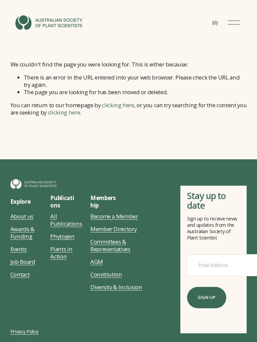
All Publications (66, 220)
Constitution (106, 274)
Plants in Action (61, 252)
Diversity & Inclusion (116, 287)
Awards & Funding (22, 232)
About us (21, 216)
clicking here (118, 105)
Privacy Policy (24, 331)
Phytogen (62, 236)
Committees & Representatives (110, 245)
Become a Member (114, 216)
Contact (20, 274)
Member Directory (113, 229)
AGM (96, 262)
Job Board (22, 262)
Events (18, 249)
